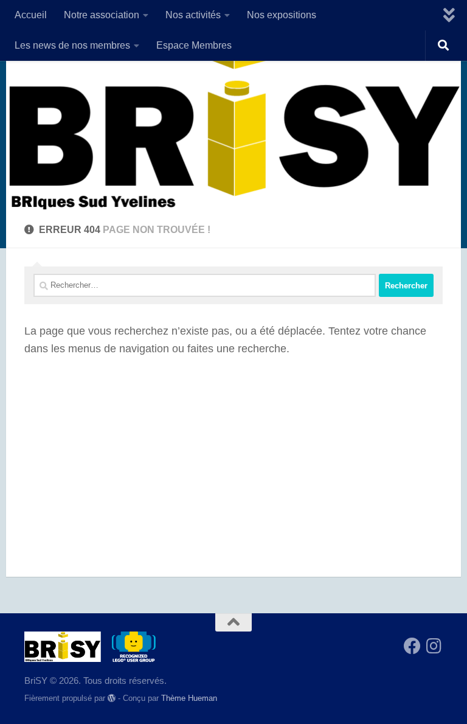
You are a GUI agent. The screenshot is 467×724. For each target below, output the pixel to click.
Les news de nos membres (72, 45)
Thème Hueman (189, 698)
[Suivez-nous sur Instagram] (434, 646)
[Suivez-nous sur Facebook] (412, 646)
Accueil (31, 15)
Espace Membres (194, 45)
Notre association (101, 15)
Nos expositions (281, 15)
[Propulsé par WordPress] (112, 698)
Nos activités (193, 15)
